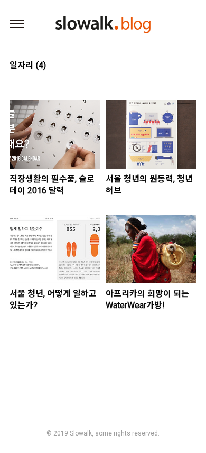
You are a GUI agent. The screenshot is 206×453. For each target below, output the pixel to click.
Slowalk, (81, 433)
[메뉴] (16, 24)
